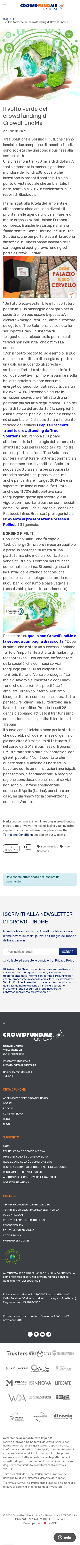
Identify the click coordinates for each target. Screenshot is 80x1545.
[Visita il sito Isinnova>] (40, 1383)
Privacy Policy (64, 960)
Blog (6, 18)
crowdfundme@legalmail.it (19, 1064)
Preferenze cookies (16, 1240)
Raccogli (9, 1108)
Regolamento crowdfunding (22, 1171)
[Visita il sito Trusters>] (17, 1353)
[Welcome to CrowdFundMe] (42, 6)
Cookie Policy (12, 1235)
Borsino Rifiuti (49, 846)
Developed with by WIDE (40, 1523)
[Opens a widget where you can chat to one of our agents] (64, 1538)
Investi (7, 1103)
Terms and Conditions (18, 835)
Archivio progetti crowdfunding (25, 1098)
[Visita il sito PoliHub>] (17, 1416)
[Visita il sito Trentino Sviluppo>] (40, 1397)
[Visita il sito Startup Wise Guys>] (40, 1353)
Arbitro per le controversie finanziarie (30, 1177)
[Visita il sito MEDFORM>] (17, 1383)
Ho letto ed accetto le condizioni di (40, 960)
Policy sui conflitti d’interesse (24, 1220)
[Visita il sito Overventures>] (63, 1368)
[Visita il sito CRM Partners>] (40, 1416)
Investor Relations (16, 1182)
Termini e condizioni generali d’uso (26, 1204)
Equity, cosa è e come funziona (24, 1151)
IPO (15, 18)
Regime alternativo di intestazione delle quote (35, 1166)
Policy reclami (13, 1214)
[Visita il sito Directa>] (63, 1416)
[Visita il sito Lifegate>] (63, 1383)
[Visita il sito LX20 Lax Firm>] (17, 1368)
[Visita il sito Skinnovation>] (63, 1353)
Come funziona (13, 1113)
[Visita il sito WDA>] (17, 1397)
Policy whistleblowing (18, 1230)
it (4, 1023)
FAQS (6, 1146)
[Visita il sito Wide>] (40, 1368)
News (6, 1124)
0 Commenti (11, 848)
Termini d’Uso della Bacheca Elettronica (31, 1209)
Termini (7, 982)
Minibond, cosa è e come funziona (25, 1156)
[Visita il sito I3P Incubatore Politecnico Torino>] (63, 1397)
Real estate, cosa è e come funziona (27, 1161)
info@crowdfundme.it (36, 991)
